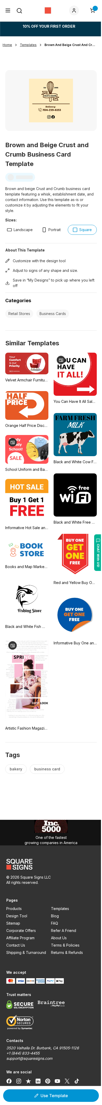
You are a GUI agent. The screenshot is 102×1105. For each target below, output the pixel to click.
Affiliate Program (20, 938)
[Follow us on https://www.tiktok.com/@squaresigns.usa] (77, 1081)
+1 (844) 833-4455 (22, 1053)
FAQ (54, 923)
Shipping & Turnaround (26, 952)
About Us (59, 938)
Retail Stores (19, 313)
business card (47, 769)
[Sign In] (75, 10)
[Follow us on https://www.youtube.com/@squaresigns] (57, 1081)
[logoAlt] (51, 864)
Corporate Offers (21, 930)
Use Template (54, 1095)
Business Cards (52, 313)
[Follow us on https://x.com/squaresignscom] (67, 1081)
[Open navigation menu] (8, 10)
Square (85, 229)
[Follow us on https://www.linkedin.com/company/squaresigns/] (38, 1081)
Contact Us (15, 945)
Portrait (54, 229)
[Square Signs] (48, 10)
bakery (16, 769)
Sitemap (13, 923)
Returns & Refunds (67, 952)
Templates (60, 908)
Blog (55, 916)
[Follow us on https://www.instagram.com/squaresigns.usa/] (18, 1081)
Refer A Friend (63, 930)
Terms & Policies (65, 945)
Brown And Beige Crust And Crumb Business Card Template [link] (70, 45)
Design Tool (16, 916)
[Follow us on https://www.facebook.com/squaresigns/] (9, 1081)
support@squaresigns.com (29, 1058)
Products (14, 908)
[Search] (19, 11)
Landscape (23, 229)
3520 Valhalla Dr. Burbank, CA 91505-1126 (42, 1048)
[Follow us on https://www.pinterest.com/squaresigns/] (47, 1081)
